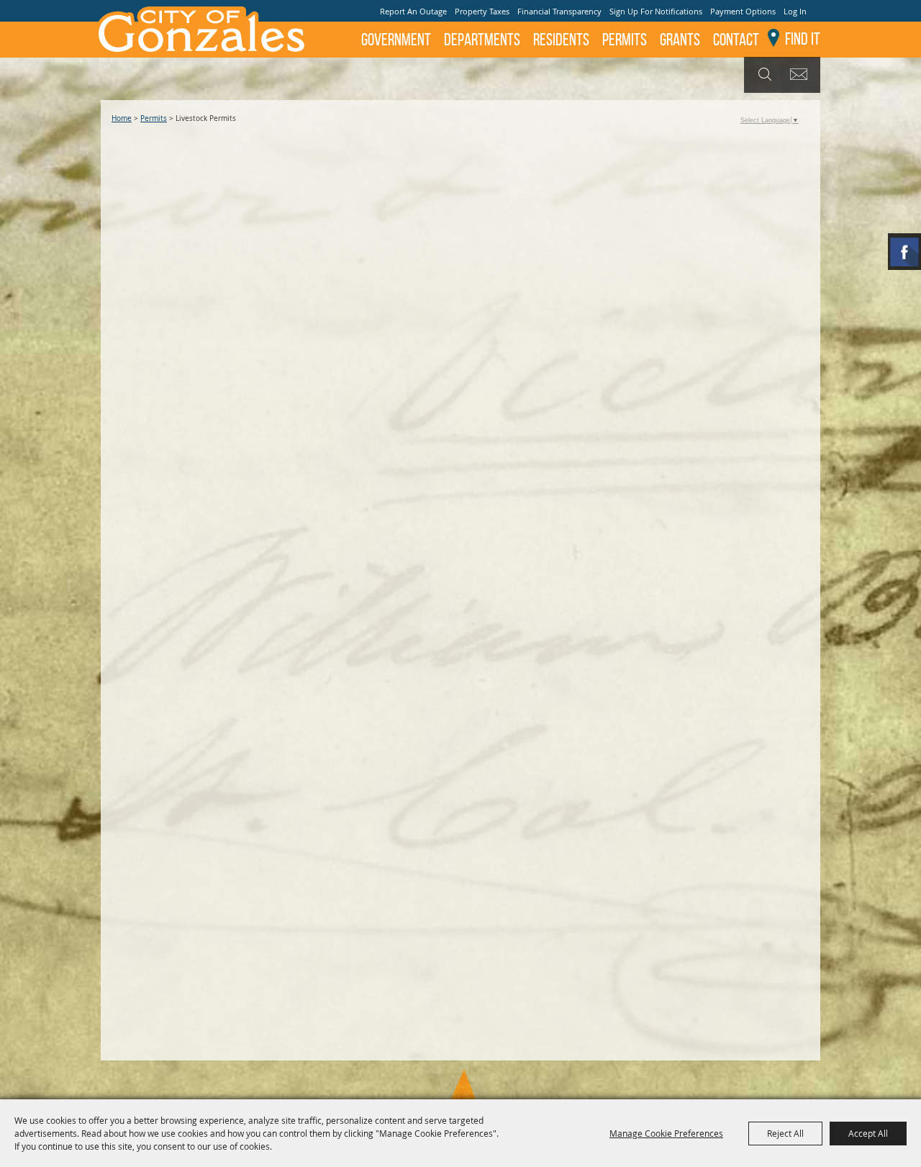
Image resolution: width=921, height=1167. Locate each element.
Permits (624, 39)
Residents (561, 39)
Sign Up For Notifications (655, 11)
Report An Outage (413, 11)
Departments (482, 39)
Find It (802, 39)
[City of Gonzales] (201, 29)
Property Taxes (482, 11)
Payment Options (743, 11)
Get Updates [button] (801, 75)
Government (396, 39)
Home (122, 118)
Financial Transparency (559, 11)
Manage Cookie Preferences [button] (666, 1133)
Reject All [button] (785, 1133)
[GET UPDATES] (801, 75)
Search (763, 75)
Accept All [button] (868, 1133)
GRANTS (680, 39)
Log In (795, 11)
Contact (736, 39)
